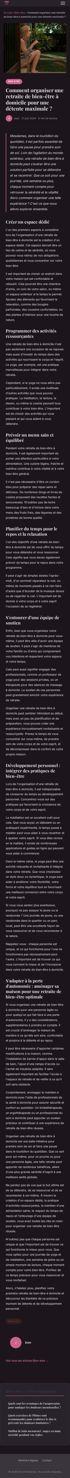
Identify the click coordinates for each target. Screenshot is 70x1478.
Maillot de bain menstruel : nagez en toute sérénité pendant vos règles (34, 1433)
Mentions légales (28, 1460)
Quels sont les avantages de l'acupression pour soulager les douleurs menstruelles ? (34, 1405)
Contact (47, 1460)
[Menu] (62, 3)
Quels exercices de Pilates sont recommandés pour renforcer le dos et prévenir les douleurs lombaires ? (32, 1419)
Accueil (8, 12)
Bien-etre (19, 12)
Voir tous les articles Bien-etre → (27, 1360)
